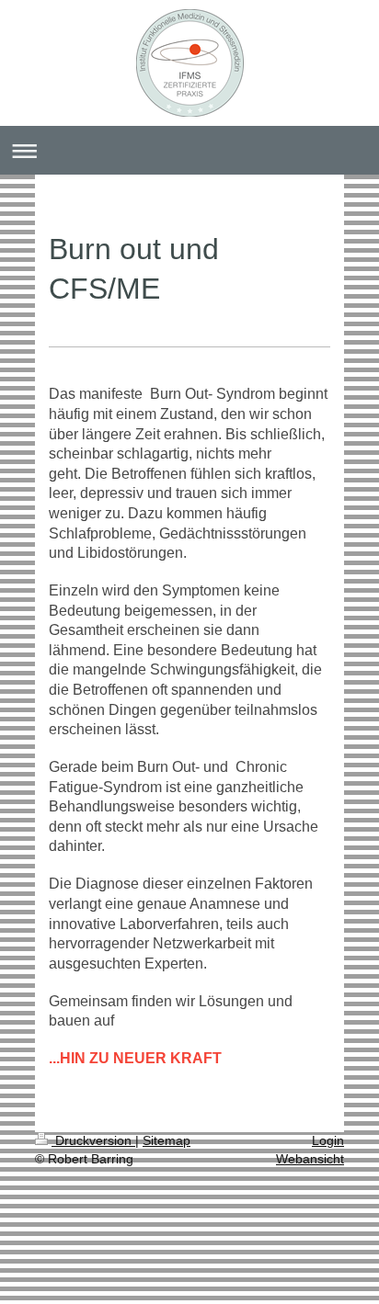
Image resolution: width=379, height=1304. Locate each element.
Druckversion (93, 1140)
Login (328, 1140)
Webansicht (310, 1158)
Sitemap (166, 1140)
